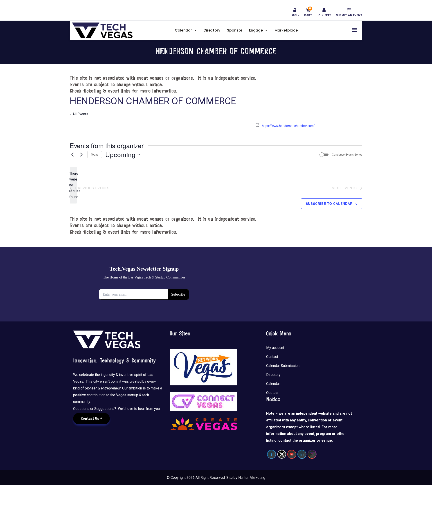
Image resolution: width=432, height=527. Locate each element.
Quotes (272, 393)
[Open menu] (353, 29)
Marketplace (286, 30)
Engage (256, 30)
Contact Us (90, 418)
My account (275, 348)
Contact (272, 357)
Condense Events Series (347, 154)
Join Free (324, 15)
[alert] (73, 185)
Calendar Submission (282, 366)
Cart (308, 12)
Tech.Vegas (102, 30)
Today (94, 154)
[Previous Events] (72, 154)
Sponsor (234, 30)
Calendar (183, 30)
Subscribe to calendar (329, 203)
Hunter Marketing (251, 477)
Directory (212, 30)
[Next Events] (81, 154)
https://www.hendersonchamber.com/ (288, 125)
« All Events (79, 114)
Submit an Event (349, 15)
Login (295, 15)
